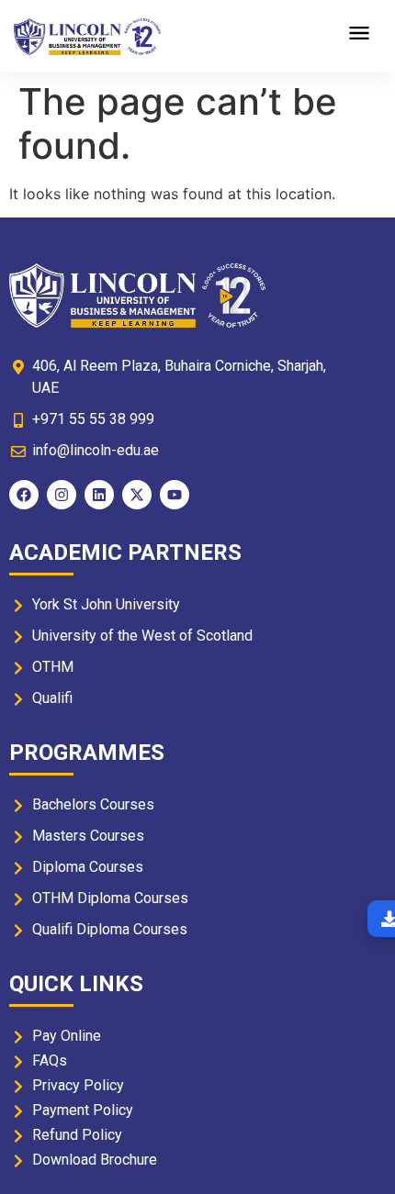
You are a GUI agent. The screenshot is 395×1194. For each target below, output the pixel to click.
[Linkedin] (99, 494)
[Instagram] (61, 494)
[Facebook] (24, 494)
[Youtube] (174, 494)
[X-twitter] (137, 494)
